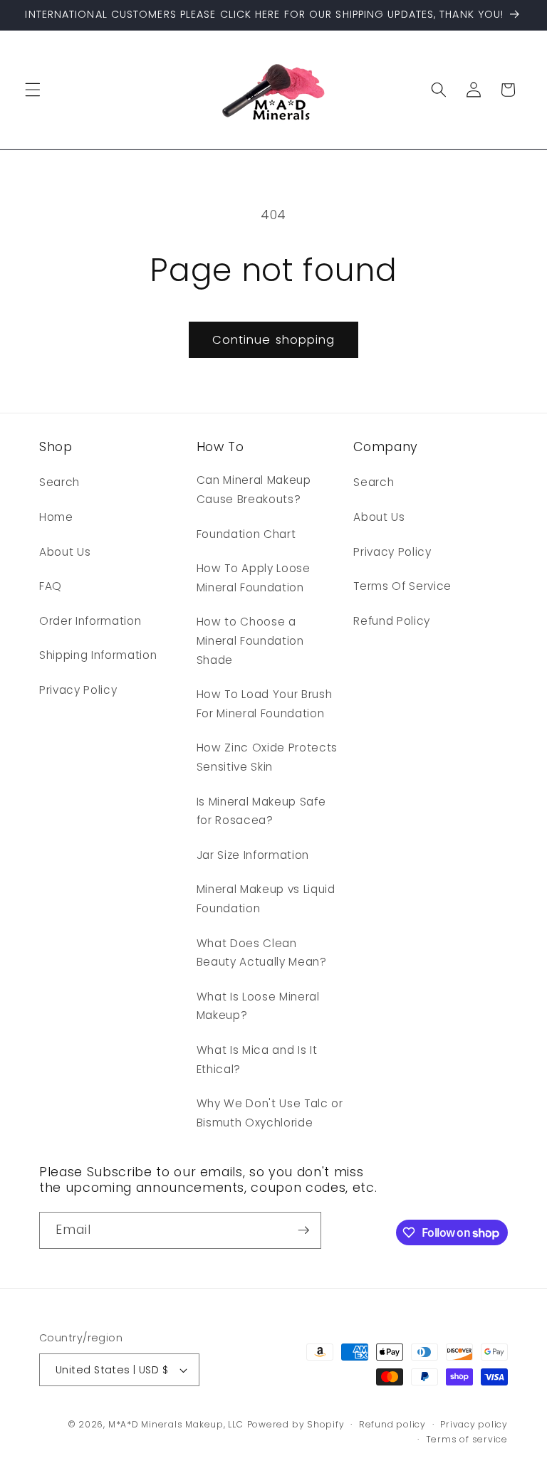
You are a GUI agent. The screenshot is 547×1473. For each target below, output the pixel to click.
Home (56, 517)
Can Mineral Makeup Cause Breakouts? (254, 489)
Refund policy (392, 1424)
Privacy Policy (78, 689)
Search (59, 482)
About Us (64, 551)
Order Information (90, 620)
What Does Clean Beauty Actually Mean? (262, 953)
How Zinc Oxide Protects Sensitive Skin (267, 757)
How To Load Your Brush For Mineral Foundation (265, 704)
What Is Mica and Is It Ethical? (257, 1059)
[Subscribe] (303, 1230)
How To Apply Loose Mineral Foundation (254, 578)
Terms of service (467, 1439)
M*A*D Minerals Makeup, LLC (176, 1424)
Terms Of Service (402, 586)
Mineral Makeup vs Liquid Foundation (266, 899)
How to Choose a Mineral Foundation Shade (250, 640)
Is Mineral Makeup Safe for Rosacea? (261, 811)
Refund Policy (391, 620)
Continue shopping (273, 340)
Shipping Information (98, 655)
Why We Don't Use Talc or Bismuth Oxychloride (270, 1113)
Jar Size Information (253, 855)
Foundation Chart (246, 534)
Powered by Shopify (296, 1424)
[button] (33, 90)
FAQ (50, 586)
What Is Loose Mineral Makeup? (258, 1006)
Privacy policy (474, 1424)
